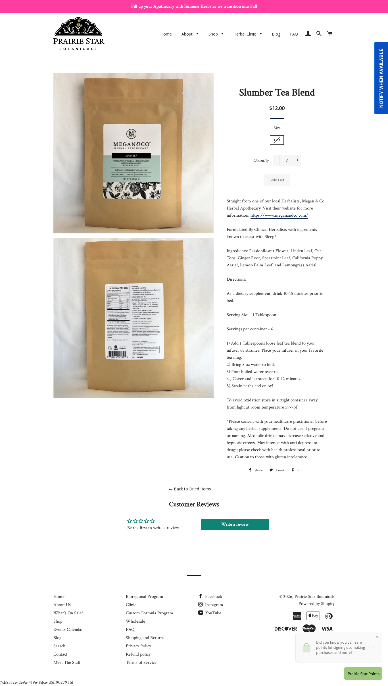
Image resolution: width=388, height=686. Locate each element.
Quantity (261, 160)
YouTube (212, 613)
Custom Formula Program (149, 613)
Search (59, 646)
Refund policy (138, 654)
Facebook (213, 597)
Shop (213, 34)
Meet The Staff (67, 663)
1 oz (276, 139)
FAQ (294, 34)
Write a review (235, 524)
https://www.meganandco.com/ (279, 215)
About (188, 34)
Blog (276, 34)
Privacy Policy (138, 646)
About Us (62, 605)
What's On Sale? (68, 613)
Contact (60, 654)
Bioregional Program (144, 597)
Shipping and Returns (145, 638)
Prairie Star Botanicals (315, 597)
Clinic (131, 605)
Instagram (213, 605)
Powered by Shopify (317, 604)
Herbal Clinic (245, 34)
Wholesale (135, 621)
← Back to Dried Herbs (190, 489)
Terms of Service (141, 663)
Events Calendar (68, 630)
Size (277, 128)
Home (166, 34)
